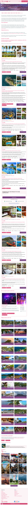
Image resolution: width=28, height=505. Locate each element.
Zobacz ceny (23, 159)
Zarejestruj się (14, 197)
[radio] (9, 58)
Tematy (2, 499)
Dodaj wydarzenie (16, 493)
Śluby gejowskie (3, 493)
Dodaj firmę (15, 492)
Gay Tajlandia (4, 5)
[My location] (1, 503)
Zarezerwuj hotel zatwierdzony (15, 503)
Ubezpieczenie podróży (4, 498)
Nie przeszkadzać (3, 497)
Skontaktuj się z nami (10, 313)
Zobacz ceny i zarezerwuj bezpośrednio (21, 104)
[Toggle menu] (0, 1)
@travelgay (4, 451)
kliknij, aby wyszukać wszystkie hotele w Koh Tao (16, 43)
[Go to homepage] (4, 1)
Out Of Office (3, 492)
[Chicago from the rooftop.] (22, 469)
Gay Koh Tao (8, 5)
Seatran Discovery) (21, 33)
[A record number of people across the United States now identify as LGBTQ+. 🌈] (14, 458)
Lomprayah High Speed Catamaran (13, 33)
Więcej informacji (4, 105)
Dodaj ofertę (16, 494)
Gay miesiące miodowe (4, 494)
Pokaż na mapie (12, 175)
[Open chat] (20, 1)
